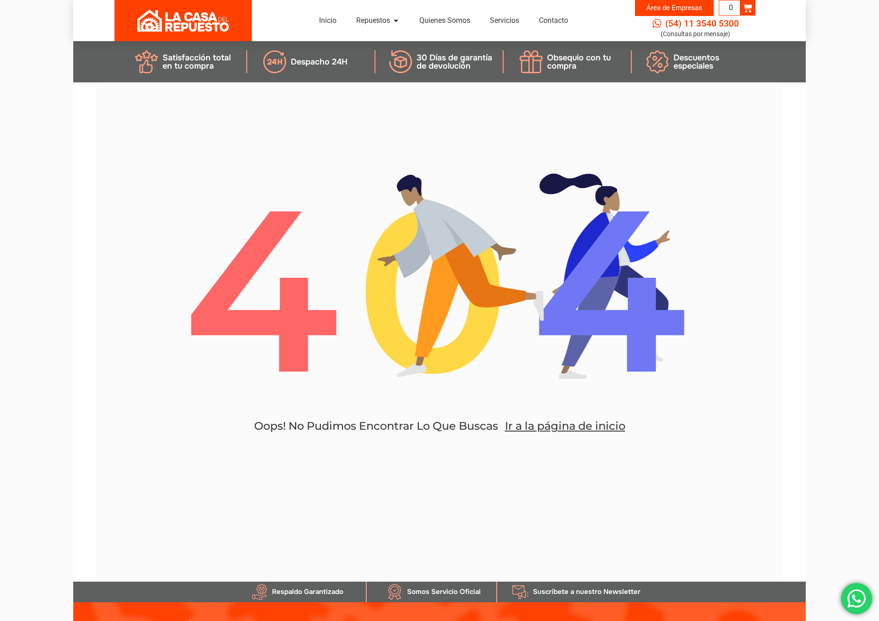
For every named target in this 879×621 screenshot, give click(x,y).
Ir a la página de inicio (565, 425)
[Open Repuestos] (396, 20)
